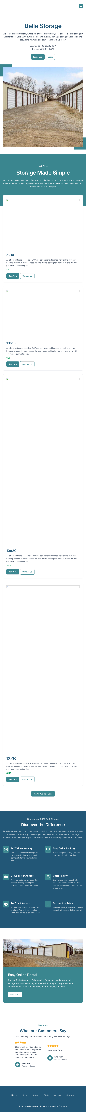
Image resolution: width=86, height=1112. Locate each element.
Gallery (57, 1095)
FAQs (46, 1095)
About (36, 1095)
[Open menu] (81, 6)
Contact (70, 1095)
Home (14, 1095)
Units (25, 1095)
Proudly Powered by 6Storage (53, 1106)
